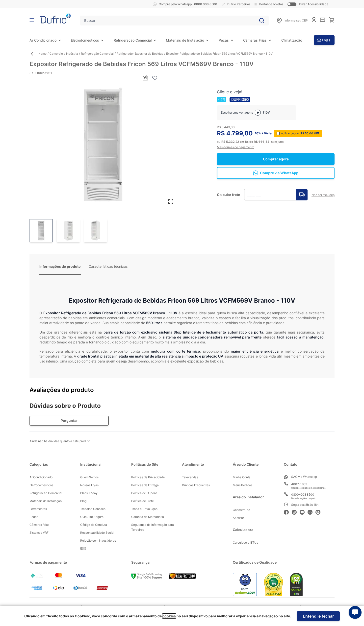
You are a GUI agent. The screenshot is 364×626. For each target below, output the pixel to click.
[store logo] (55, 18)
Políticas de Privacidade (148, 477)
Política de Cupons (144, 493)
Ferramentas (38, 509)
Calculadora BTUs (245, 542)
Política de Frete (142, 501)
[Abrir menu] (31, 20)
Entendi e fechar (318, 616)
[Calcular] (302, 194)
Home (42, 53)
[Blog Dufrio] (319, 511)
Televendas (190, 477)
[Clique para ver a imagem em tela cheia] (103, 145)
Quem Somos (89, 477)
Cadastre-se (241, 510)
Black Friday (89, 493)
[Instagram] (296, 511)
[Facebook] (288, 511)
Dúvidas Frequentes (196, 485)
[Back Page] (33, 53)
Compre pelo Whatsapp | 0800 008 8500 (188, 4)
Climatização (291, 40)
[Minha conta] (314, 19)
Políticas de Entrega (145, 485)
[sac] (322, 20)
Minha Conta (242, 477)
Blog (83, 501)
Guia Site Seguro (92, 517)
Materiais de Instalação (185, 40)
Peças (224, 40)
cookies (169, 616)
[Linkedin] (311, 511)
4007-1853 (299, 484)
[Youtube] (304, 511)
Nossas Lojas (89, 485)
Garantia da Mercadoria (147, 517)
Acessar (238, 518)
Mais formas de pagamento (235, 147)
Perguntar (69, 420)
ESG (83, 548)
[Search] (262, 20)
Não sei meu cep (323, 195)
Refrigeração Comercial (133, 40)
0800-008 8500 (302, 494)
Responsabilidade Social (97, 532)
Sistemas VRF (39, 532)
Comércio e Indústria (64, 53)
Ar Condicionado (42, 40)
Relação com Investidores (98, 540)
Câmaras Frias (255, 40)
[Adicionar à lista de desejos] (155, 78)
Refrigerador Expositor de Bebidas (140, 53)
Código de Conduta (93, 525)
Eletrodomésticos (85, 40)
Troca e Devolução (144, 509)
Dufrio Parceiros (238, 4)
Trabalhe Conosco (92, 509)
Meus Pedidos (242, 485)
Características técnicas (108, 266)
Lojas (326, 40)
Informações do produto (60, 266)
